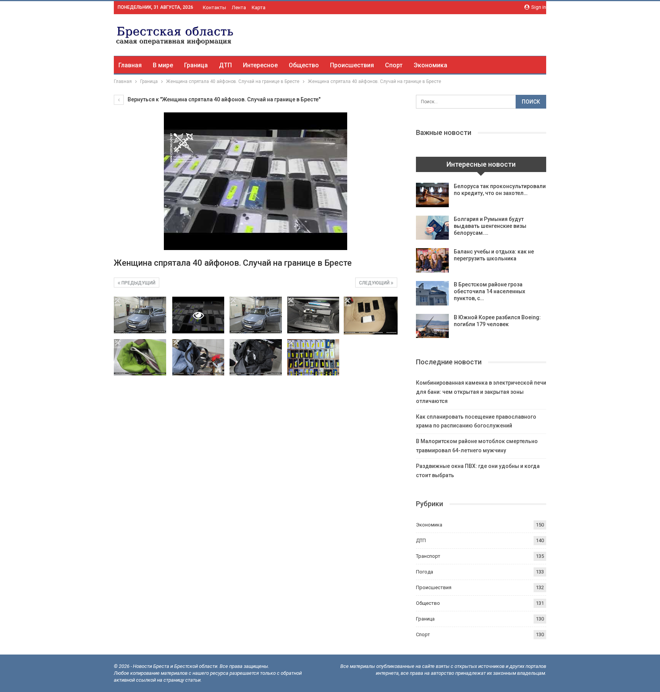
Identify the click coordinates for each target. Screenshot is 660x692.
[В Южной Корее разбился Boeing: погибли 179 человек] (432, 326)
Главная (130, 65)
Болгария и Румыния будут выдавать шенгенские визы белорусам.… (490, 226)
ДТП (225, 65)
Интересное (260, 65)
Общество (304, 65)
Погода (424, 572)
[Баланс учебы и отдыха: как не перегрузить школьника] (432, 260)
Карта (258, 7)
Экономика (430, 65)
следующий (375, 283)
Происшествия (352, 65)
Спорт (394, 65)
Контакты (214, 7)
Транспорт (428, 556)
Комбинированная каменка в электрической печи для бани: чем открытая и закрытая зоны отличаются (481, 392)
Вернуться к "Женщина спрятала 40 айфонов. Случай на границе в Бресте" (223, 99)
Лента (239, 7)
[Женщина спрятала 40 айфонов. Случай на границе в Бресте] (140, 315)
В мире (163, 65)
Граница (196, 65)
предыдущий (137, 283)
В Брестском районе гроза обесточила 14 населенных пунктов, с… (489, 291)
